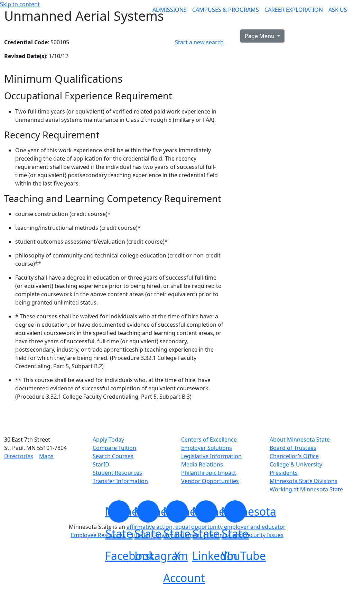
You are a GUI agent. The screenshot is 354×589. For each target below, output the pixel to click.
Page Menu (260, 36)
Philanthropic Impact (208, 473)
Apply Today (108, 439)
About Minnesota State (300, 439)
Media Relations (202, 464)
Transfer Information (120, 481)
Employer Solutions (206, 448)
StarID (101, 464)
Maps (46, 456)
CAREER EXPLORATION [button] (293, 9)
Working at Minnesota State (306, 489)
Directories (18, 456)
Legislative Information (211, 456)
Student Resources (117, 473)
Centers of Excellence (209, 439)
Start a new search (199, 42)
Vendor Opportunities (210, 481)
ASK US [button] (337, 9)
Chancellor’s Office (294, 456)
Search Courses (113, 456)
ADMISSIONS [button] (169, 9)
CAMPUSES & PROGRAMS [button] (225, 9)
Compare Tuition (114, 448)
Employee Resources (98, 535)
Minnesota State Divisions (303, 481)
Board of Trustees (293, 448)
